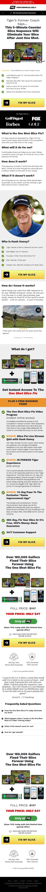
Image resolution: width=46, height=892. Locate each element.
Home (9, 881)
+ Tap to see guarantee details (23, 671)
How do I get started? (13, 732)
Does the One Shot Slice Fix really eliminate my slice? (23, 712)
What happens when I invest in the (23, 719)
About (16, 881)
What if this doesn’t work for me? (18, 726)
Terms (36, 881)
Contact (22, 881)
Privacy (30, 881)
